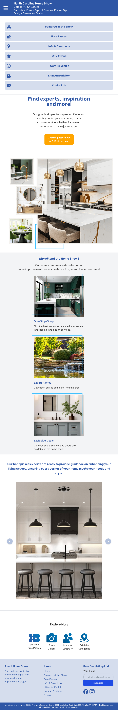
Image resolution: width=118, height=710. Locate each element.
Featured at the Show (55, 675)
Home (47, 671)
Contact (48, 695)
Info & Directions (53, 683)
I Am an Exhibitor (53, 691)
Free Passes (50, 679)
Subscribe (98, 682)
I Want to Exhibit (53, 687)
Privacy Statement (71, 707)
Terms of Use (57, 707)
